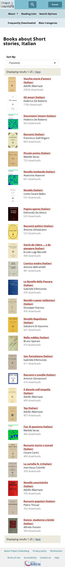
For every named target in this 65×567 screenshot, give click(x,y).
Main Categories (48, 22)
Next (38, 72)
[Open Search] (32, 4)
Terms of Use (13, 557)
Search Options (48, 13)
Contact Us (45, 557)
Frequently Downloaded (22, 22)
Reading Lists (28, 13)
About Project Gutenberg (16, 550)
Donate (55, 4)
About (13, 13)
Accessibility (30, 557)
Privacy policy (40, 550)
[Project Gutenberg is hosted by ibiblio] (32, 565)
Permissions (56, 550)
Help (57, 557)
